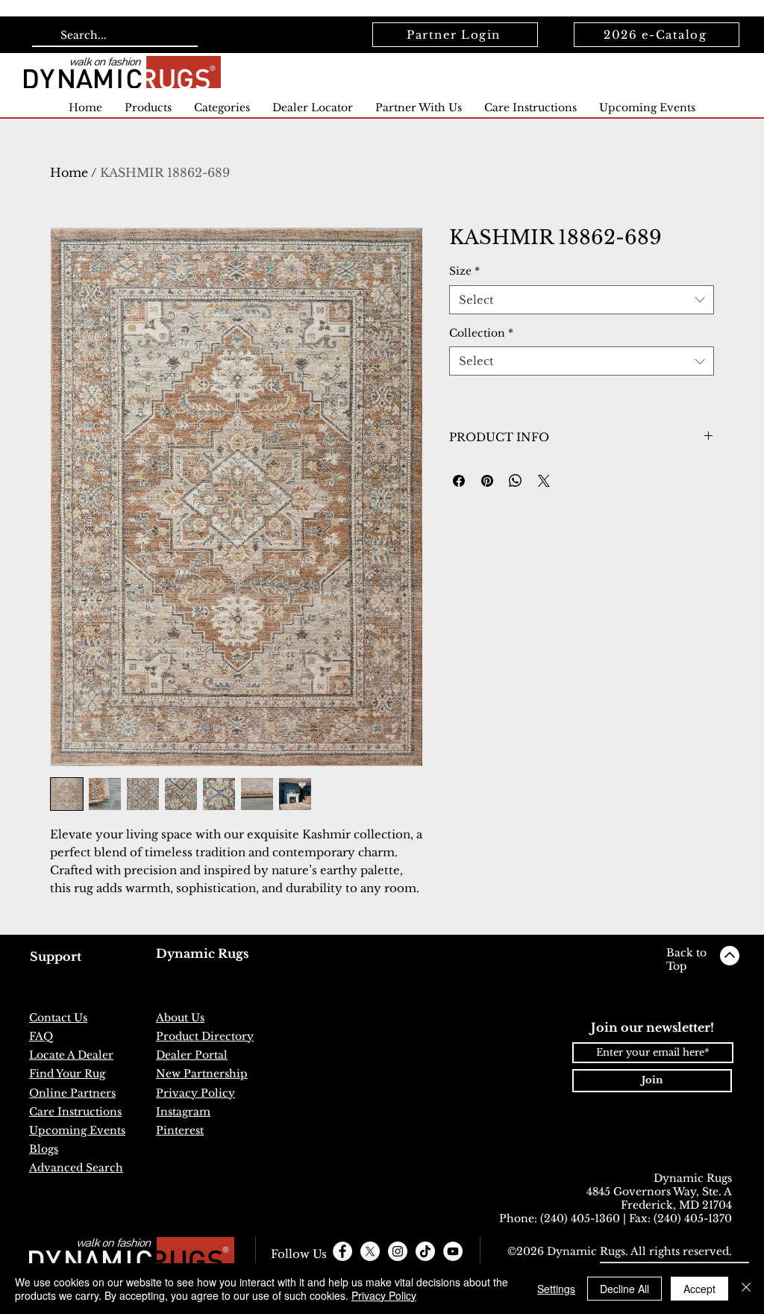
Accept (699, 1288)
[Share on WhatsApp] (516, 481)
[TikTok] (425, 1251)
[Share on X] (544, 481)
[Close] (746, 1288)
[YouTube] (453, 1251)
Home (69, 172)
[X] (370, 1251)
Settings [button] (556, 1288)
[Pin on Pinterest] (487, 481)
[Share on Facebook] (459, 481)
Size (464, 271)
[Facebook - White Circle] (342, 1251)
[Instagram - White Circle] (397, 1251)
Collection (481, 333)
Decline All (624, 1288)
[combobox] (581, 299)
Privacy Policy (383, 1295)
